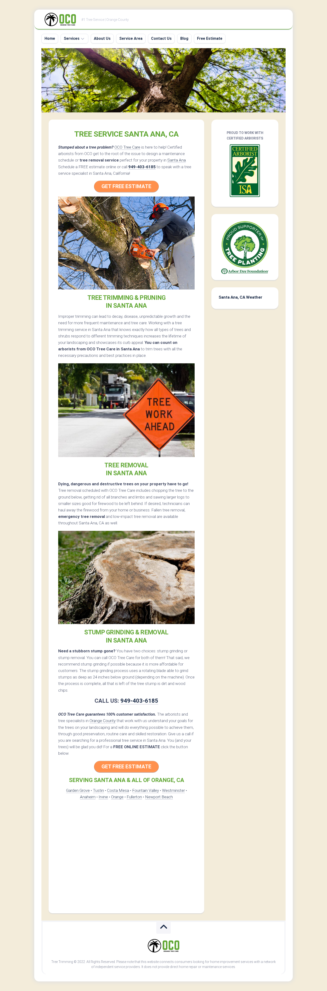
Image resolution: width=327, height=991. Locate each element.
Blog (184, 38)
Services (71, 38)
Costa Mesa (118, 790)
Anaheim (88, 796)
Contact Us (161, 38)
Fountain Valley (145, 790)
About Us (102, 38)
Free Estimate (209, 38)
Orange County (103, 720)
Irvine (103, 796)
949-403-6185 (142, 166)
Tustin (98, 790)
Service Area (130, 38)
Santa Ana (176, 160)
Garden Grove (78, 790)
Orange (117, 796)
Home (50, 38)
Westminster (173, 790)
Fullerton (134, 796)
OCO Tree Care (127, 147)
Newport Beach (159, 796)
